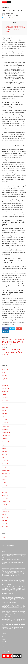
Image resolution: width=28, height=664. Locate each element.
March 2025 (5, 423)
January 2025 (5, 429)
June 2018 (4, 520)
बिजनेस (3, 636)
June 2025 (4, 413)
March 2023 (5, 495)
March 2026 (5, 385)
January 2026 (5, 391)
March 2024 (5, 460)
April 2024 (4, 457)
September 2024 (6, 442)
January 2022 (5, 508)
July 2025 (4, 410)
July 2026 (4, 372)
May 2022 (4, 505)
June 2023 (4, 486)
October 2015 (5, 527)
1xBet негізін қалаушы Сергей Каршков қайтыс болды (12, 352)
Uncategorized (5, 7)
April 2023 (4, 492)
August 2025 (5, 407)
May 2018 (4, 523)
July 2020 (4, 514)
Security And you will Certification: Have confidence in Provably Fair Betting (15, 26)
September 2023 (6, 476)
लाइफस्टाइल (4, 641)
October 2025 (5, 401)
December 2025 (6, 394)
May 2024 (4, 454)
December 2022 (6, 501)
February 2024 (5, 464)
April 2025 (4, 420)
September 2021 (6, 511)
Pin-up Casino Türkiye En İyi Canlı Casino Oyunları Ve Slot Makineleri (13, 341)
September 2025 (6, 404)
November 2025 (6, 397)
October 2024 (5, 438)
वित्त (2, 644)
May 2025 (4, 416)
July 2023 (4, 483)
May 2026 (4, 379)
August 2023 (5, 479)
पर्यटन (3, 646)
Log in (3, 537)
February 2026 (5, 388)
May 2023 (4, 489)
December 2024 (6, 432)
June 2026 (4, 375)
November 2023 (6, 473)
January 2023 (5, 498)
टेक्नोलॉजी (4, 639)
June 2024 (4, 451)
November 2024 (6, 435)
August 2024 (5, 445)
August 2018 (5, 517)
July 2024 (4, 448)
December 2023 (6, 470)
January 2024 (5, 467)
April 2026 (4, 382)
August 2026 (5, 369)
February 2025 (5, 426)
